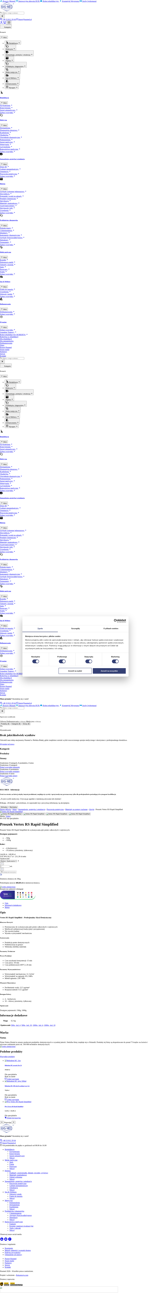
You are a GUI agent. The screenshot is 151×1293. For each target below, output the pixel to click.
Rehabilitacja (4, 98)
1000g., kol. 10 (49, 1025)
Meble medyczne (5, 252)
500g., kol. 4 (15, 1025)
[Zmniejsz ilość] (2, 863)
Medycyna (3, 120)
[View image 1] (11, 814)
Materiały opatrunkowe (18, 1175)
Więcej (12, 1158)
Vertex (8, 816)
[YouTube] (6, 1240)
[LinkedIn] (2, 1240)
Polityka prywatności (12, 1253)
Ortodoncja (13, 1188)
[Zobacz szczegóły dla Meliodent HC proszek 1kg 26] (13, 1061)
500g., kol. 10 (26, 1025)
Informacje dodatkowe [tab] (13, 905)
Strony (26, 724)
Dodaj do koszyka (9, 872)
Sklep (14, 809)
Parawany (13, 1166)
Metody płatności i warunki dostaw (18, 1250)
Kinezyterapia (14, 1154)
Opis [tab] (6, 903)
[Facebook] (10, 1240)
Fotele (11, 1164)
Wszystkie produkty (7, 1057)
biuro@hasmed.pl (25, 19)
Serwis (2, 354)
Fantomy (12, 1224)
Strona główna (5, 809)
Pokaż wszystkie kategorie (10, 767)
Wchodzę (4, 807)
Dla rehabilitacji (6, 339)
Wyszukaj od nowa (7, 744)
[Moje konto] (1, 23)
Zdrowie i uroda (15, 1194)
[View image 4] (79, 814)
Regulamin (9, 1248)
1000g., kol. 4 (38, 1025)
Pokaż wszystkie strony (8, 776)
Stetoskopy (13, 1218)
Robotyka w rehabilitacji (9, 337)
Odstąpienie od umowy (13, 1255)
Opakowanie (5, 859)
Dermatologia (14, 1205)
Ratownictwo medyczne (14, 1222)
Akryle (91, 809)
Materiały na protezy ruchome (76, 809)
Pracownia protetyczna (55, 809)
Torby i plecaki (15, 1228)
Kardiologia (13, 1207)
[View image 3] (57, 814)
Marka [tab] (7, 907)
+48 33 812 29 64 (9, 19)
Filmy (2, 345)
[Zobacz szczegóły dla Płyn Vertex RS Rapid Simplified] (18, 1102)
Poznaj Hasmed (6, 347)
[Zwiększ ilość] (2, 869)
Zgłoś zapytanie (13, 1079)
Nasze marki (4, 350)
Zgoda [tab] (40, 628)
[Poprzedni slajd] (2, 1122)
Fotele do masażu (15, 1196)
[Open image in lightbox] (11, 812)
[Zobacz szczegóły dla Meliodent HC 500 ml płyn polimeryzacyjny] (15, 1081)
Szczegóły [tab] (75, 628)
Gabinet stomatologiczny (18, 1186)
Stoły (11, 1162)
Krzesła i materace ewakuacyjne (21, 1226)
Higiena (2, 184)
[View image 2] (34, 814)
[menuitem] (13, 43)
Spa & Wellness (5, 281)
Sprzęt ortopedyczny (17, 1156)
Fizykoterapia (14, 1152)
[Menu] (9, 23)
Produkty (5, 724)
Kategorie (16, 724)
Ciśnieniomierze (15, 1213)
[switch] (62, 661)
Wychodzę (13, 807)
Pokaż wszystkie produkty (10, 771)
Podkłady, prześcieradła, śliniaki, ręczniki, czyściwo (28, 1173)
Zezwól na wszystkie (109, 671)
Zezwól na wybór (75, 671)
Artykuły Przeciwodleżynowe (20, 1215)
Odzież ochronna (15, 1177)
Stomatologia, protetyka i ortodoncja (12, 159)
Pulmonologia (14, 1203)
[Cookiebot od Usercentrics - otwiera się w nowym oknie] (115, 621)
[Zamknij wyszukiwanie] (2, 16)
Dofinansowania (5, 304)
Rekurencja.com (22, 1275)
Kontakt (3, 356)
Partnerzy (3, 352)
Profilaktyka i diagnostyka (9, 220)
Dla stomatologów (7, 341)
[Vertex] (7, 887)
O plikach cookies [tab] (110, 628)
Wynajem (3, 322)
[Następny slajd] (13, 1122)
